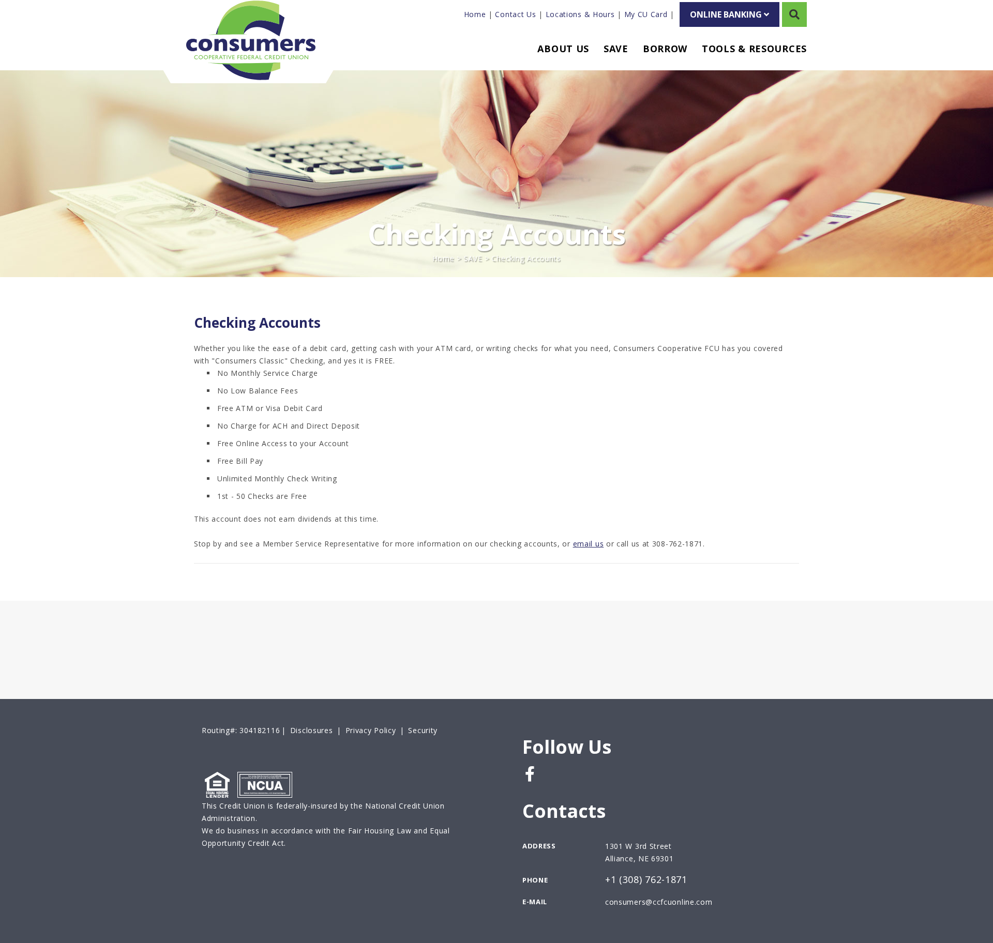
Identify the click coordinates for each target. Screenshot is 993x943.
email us (588, 544)
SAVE (473, 258)
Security (423, 730)
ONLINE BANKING (727, 14)
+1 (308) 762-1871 (646, 880)
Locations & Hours (580, 14)
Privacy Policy (370, 730)
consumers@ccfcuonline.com (659, 902)
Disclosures (311, 730)
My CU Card (646, 14)
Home (475, 14)
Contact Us (515, 14)
